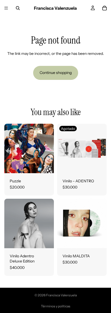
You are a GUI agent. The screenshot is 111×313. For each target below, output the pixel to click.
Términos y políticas (55, 306)
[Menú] (6, 8)
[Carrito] (104, 8)
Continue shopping (56, 72)
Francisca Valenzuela (61, 295)
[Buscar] (18, 8)
